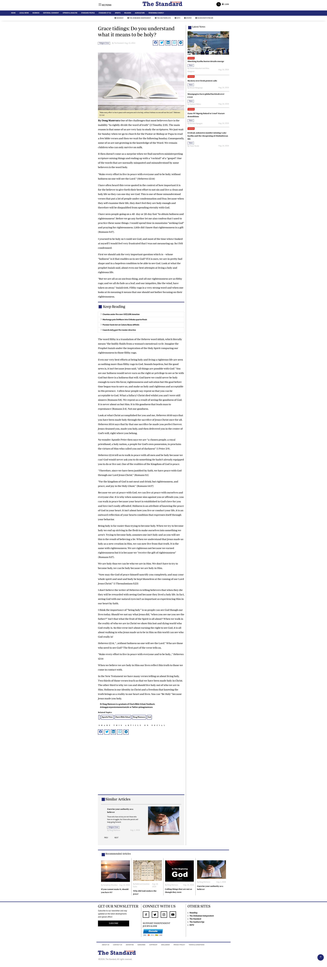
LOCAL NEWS (24, 13)
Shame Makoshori (196, 68)
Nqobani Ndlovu (195, 104)
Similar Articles (118, 799)
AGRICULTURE (140, 13)
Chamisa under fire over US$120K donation (121, 314)
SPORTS (117, 13)
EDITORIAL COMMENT (51, 13)
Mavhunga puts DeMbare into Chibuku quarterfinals (125, 320)
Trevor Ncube (194, 146)
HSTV (178, 18)
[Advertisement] (141, 768)
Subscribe (141, 945)
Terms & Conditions (196, 945)
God (149, 717)
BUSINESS (36, 13)
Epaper (188, 18)
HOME (13, 13)
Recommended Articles (118, 853)
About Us (105, 945)
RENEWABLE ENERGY (156, 13)
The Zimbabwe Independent (140, 18)
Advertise (130, 945)
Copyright (153, 945)
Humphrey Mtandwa (110, 885)
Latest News (198, 26)
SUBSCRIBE (113, 923)
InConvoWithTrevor (205, 18)
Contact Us (117, 945)
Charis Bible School (122, 717)
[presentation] (106, 838)
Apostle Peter (107, 717)
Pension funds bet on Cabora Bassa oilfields (121, 325)
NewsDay (120, 18)
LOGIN (226, 4)
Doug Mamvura (139, 717)
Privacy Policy (179, 945)
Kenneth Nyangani (196, 124)
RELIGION (127, 13)
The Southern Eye (164, 18)
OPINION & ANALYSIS (70, 13)
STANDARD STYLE (105, 13)
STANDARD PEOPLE (88, 13)
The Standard (195, 919)
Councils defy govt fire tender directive (119, 330)
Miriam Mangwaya (196, 88)
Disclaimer (165, 945)
